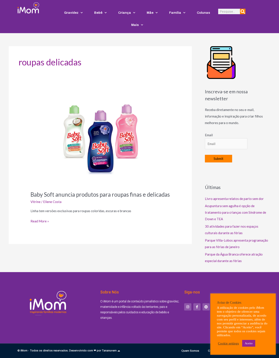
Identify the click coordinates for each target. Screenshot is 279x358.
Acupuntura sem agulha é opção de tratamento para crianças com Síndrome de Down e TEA (235, 212)
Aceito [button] (249, 343)
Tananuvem (109, 350)
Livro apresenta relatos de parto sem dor (234, 199)
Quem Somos (190, 350)
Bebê (98, 12)
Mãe (150, 12)
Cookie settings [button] (228, 343)
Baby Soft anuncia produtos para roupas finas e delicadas (100, 194)
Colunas (203, 12)
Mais (135, 25)
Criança (124, 12)
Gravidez (71, 12)
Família (175, 12)
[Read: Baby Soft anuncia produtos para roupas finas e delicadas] (100, 141)
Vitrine (36, 202)
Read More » (40, 220)
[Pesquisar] (242, 11)
